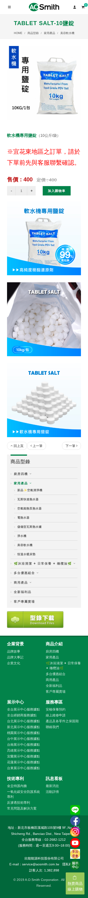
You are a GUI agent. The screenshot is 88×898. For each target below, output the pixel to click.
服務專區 (54, 702)
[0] (82, 6)
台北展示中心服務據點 (23, 721)
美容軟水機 (67, 33)
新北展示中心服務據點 (23, 727)
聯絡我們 (52, 727)
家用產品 (49, 33)
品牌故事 (13, 651)
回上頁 (18, 446)
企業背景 (15, 644)
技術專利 (15, 778)
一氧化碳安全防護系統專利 (23, 794)
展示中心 (15, 702)
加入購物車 (56, 191)
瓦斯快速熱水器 (28, 499)
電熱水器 (23, 517)
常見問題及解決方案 (22, 808)
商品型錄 (33, 33)
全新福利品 (22, 592)
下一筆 (70, 446)
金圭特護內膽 (17, 786)
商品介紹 (54, 644)
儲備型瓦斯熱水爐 (29, 526)
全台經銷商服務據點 (22, 715)
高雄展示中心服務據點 (23, 750)
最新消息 (52, 786)
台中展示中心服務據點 (23, 739)
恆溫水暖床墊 (26, 554)
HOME (18, 33)
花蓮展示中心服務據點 (23, 762)
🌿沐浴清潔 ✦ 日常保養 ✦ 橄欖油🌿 (43, 563)
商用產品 (21, 582)
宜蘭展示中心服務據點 (23, 756)
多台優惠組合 (24, 573)
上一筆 (37, 446)
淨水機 (22, 536)
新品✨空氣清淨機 (29, 490)
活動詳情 (52, 792)
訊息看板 (54, 778)
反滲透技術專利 (18, 802)
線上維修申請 (55, 715)
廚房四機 (21, 474)
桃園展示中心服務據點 (23, 733)
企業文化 (13, 663)
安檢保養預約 (55, 709)
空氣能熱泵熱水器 (29, 508)
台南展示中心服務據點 (23, 744)
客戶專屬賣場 (24, 601)
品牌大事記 (15, 657)
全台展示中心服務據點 (23, 709)
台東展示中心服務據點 (23, 768)
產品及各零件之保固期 (62, 721)
